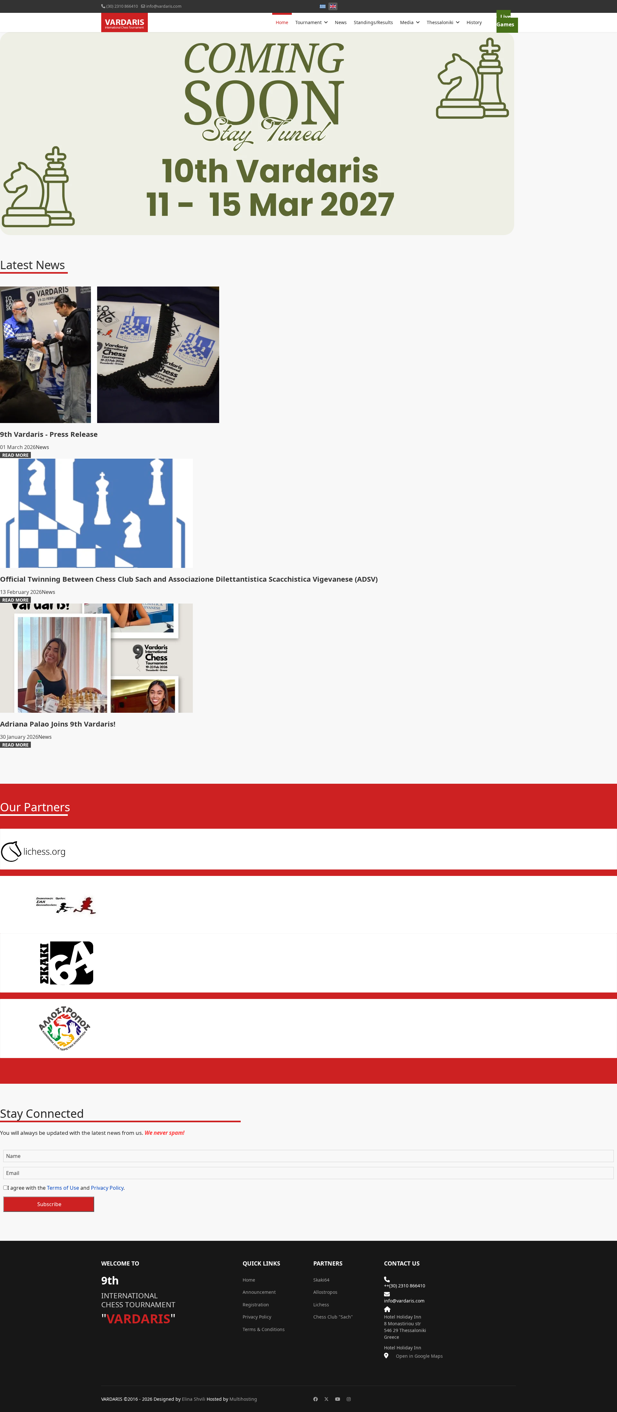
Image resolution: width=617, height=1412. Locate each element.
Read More (15, 455)
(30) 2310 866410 (122, 6)
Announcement (259, 1292)
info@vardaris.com (164, 6)
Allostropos (325, 1292)
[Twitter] (326, 1399)
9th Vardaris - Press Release (49, 434)
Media (407, 22)
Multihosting (243, 1399)
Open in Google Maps (419, 1356)
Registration (256, 1305)
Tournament (308, 22)
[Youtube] (337, 1399)
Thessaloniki (440, 22)
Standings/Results (373, 22)
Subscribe (48, 1204)
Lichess (321, 1305)
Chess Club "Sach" (333, 1317)
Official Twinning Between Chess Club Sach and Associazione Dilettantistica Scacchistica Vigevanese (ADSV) (189, 579)
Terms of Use (63, 1187)
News (341, 22)
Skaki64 (321, 1280)
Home (282, 14)
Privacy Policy (107, 1187)
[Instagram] (349, 1399)
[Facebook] (315, 1399)
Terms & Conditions (264, 1329)
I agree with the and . (66, 1187)
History (474, 22)
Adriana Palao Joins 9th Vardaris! (57, 723)
